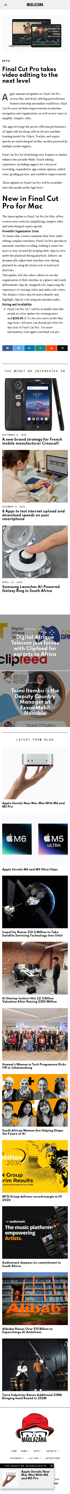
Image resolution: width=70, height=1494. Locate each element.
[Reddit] (51, 348)
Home (14, 1451)
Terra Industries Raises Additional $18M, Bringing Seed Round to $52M (32, 1397)
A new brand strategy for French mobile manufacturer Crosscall (32, 441)
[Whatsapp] (40, 348)
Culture (34, 1458)
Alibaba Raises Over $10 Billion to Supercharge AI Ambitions (27, 1331)
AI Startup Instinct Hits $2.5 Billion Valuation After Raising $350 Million (29, 1000)
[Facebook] (7, 348)
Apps (6, 61)
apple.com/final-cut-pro (44, 332)
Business (16, 1458)
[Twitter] (18, 348)
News (24, 1451)
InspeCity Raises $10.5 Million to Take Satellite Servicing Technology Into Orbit (32, 934)
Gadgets (51, 1451)
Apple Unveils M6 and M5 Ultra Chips (30, 869)
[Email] (62, 348)
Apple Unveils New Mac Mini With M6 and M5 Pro (35, 1475)
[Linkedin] (29, 348)
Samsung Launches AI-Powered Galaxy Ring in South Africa (31, 589)
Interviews (52, 1458)
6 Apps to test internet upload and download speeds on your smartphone (33, 515)
